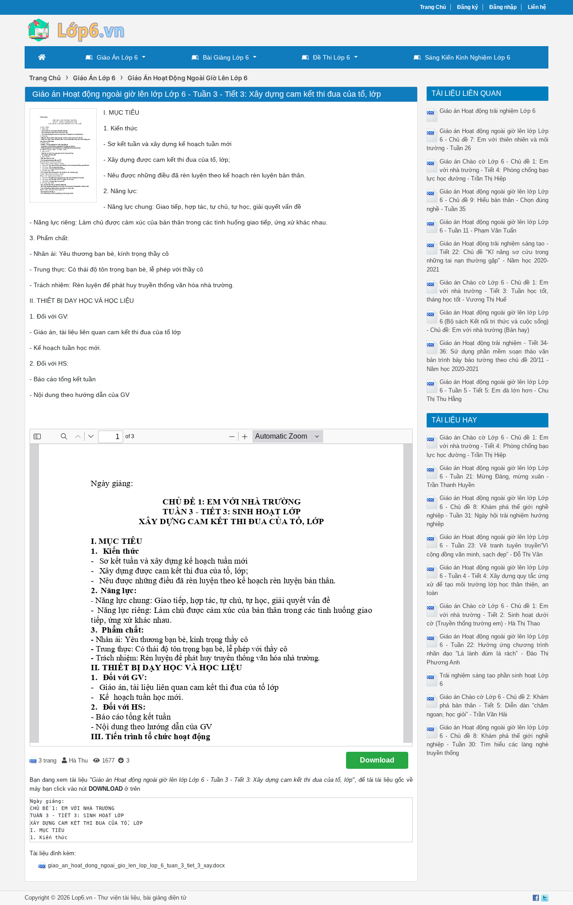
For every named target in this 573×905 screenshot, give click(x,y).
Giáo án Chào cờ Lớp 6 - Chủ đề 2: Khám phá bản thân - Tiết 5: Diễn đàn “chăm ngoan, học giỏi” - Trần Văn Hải (488, 705)
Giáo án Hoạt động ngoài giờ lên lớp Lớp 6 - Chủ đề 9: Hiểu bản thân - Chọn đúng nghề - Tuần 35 (488, 200)
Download (377, 760)
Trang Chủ (433, 7)
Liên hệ (537, 7)
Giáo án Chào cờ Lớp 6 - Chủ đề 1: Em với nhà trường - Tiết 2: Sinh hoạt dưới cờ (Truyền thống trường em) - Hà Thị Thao (488, 614)
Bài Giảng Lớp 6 (226, 57)
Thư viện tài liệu (119, 897)
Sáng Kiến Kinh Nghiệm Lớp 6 (467, 57)
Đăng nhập (503, 7)
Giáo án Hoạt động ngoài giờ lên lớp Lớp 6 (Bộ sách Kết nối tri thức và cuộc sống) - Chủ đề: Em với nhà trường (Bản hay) (488, 321)
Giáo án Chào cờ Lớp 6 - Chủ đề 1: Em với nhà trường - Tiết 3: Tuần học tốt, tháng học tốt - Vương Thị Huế (488, 291)
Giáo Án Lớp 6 (117, 57)
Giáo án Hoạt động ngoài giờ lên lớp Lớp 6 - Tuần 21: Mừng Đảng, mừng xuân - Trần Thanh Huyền (488, 476)
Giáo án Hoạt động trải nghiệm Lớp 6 (487, 111)
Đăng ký (467, 7)
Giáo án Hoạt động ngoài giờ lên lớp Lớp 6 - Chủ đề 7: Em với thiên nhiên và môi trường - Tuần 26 (488, 139)
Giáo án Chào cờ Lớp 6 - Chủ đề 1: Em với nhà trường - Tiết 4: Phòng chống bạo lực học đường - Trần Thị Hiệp (488, 170)
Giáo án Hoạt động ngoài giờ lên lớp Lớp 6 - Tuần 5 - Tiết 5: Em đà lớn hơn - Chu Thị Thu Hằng (488, 390)
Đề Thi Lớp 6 (331, 57)
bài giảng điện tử (165, 897)
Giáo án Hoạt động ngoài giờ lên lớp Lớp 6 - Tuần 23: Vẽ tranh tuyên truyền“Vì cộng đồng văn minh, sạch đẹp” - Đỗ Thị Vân (488, 545)
